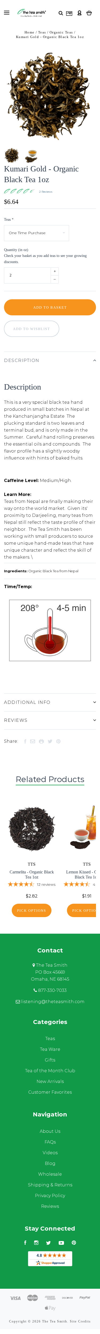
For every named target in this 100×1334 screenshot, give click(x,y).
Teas (50, 1038)
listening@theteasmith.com (52, 1001)
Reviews (16, 720)
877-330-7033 (52, 990)
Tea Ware (50, 1049)
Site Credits (80, 1321)
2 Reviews (45, 191)
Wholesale (50, 1174)
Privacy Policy (50, 1195)
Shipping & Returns (50, 1184)
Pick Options (31, 911)
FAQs (50, 1142)
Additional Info (27, 702)
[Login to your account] (79, 12)
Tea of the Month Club (50, 1070)
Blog (50, 1163)
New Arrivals (50, 1081)
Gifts (50, 1060)
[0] (89, 12)
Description (21, 360)
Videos (50, 1152)
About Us (50, 1131)
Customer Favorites (50, 1092)
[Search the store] (61, 13)
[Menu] (6, 12)
